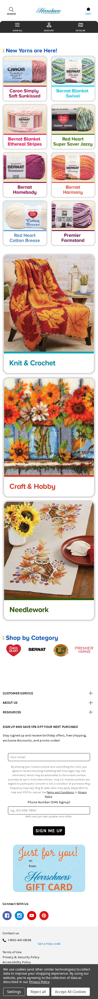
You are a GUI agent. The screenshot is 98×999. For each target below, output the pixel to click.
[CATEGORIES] (17, 27)
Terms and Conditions (60, 792)
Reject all (38, 991)
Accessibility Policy (17, 962)
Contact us (11, 933)
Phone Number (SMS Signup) (49, 802)
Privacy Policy (39, 982)
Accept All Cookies (70, 991)
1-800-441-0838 (19, 940)
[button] (49, 868)
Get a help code (49, 944)
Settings (14, 991)
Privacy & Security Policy (21, 957)
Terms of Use (12, 952)
